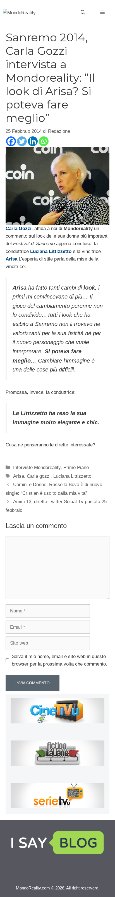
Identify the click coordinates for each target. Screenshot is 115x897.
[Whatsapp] (44, 141)
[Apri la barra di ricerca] (83, 13)
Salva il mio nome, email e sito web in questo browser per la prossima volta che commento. (59, 660)
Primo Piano (76, 467)
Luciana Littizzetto (50, 251)
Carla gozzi (39, 476)
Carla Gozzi (19, 228)
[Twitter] (22, 141)
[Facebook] (11, 141)
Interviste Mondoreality (37, 467)
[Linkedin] (33, 141)
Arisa (11, 259)
